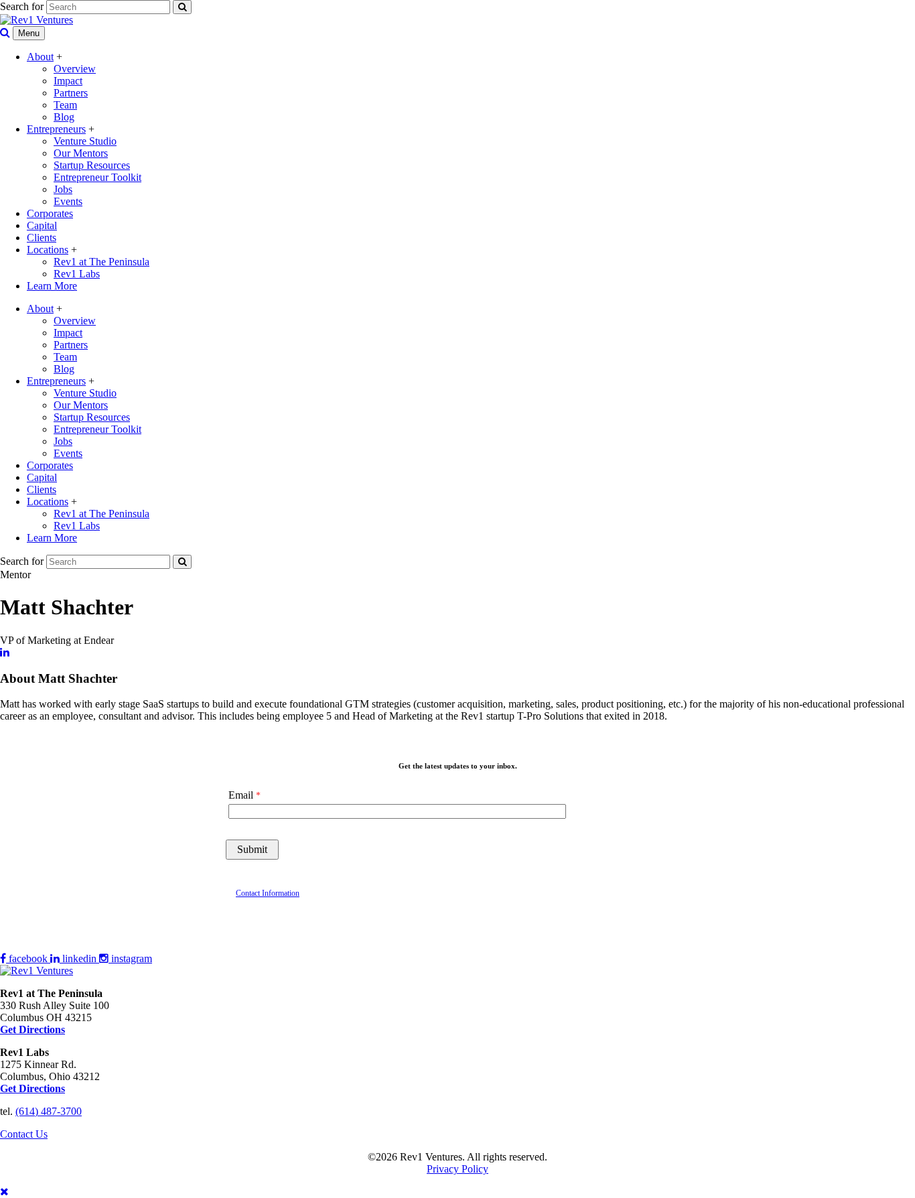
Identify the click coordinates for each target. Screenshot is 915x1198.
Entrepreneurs (56, 129)
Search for (22, 6)
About (40, 56)
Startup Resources (92, 165)
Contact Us (24, 1134)
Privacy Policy (457, 1169)
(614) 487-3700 (48, 1111)
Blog (64, 117)
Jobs (63, 189)
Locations (47, 249)
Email (240, 795)
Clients (41, 237)
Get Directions (32, 1088)
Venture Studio (85, 141)
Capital (42, 225)
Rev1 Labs (77, 273)
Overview (75, 68)
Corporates (50, 213)
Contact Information (267, 893)
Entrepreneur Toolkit (97, 177)
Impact (68, 80)
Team (65, 105)
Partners (71, 92)
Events (68, 201)
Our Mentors (81, 153)
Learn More (52, 285)
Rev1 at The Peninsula (101, 261)
